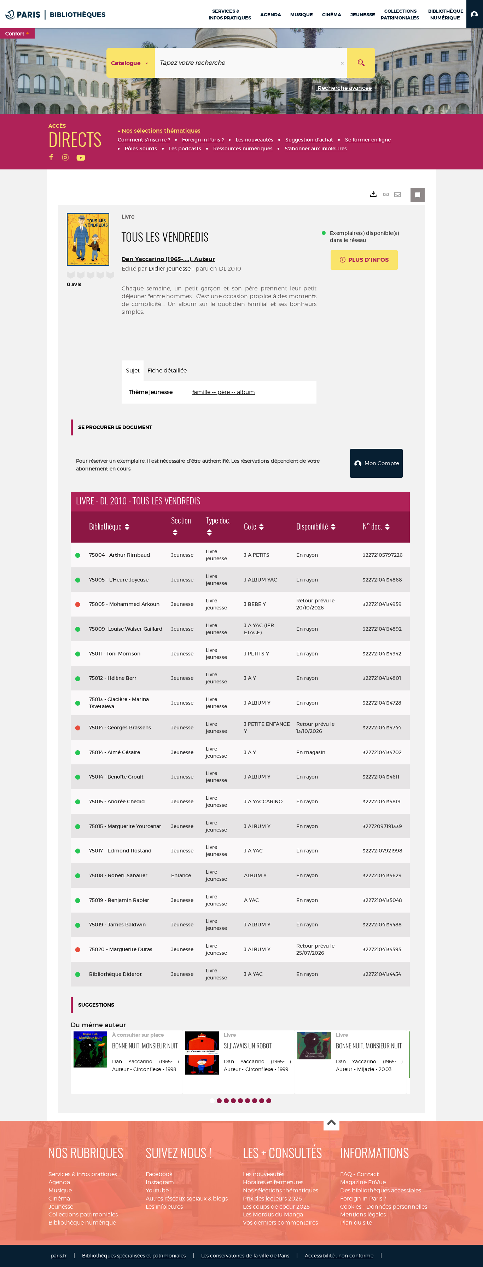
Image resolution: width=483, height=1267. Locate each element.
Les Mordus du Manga (273, 1214)
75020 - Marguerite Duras (120, 949)
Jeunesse (60, 1206)
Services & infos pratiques (82, 1174)
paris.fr (58, 1255)
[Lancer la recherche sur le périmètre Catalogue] (361, 63)
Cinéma (59, 1198)
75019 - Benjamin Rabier (119, 900)
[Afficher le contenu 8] (261, 1100)
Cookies (350, 1206)
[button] (474, 14)
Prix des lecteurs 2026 (272, 1198)
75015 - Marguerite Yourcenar (125, 826)
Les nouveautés (263, 1174)
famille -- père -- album (223, 392)
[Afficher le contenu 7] (254, 1100)
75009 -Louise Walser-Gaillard (126, 629)
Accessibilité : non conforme (339, 1255)
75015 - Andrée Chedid (117, 801)
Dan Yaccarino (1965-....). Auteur (168, 259)
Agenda (59, 1182)
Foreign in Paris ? (363, 1198)
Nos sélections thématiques (280, 1190)
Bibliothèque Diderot (115, 974)
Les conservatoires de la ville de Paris (245, 1255)
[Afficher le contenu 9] (268, 1100)
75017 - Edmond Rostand (120, 850)
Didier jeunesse (170, 268)
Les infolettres (164, 1206)
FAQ (346, 1174)
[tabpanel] (219, 392)
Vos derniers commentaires (280, 1222)
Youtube (157, 1190)
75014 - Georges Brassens (120, 727)
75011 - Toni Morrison (114, 653)
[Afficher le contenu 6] (247, 1100)
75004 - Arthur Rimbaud (119, 555)
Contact (368, 1174)
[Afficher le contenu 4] (233, 1100)
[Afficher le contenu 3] (226, 1100)
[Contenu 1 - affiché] (212, 1100)
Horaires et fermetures (273, 1182)
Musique (60, 1190)
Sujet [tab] (133, 370)
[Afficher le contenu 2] (219, 1100)
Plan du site (356, 1222)
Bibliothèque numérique (82, 1222)
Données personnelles (396, 1206)
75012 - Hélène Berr (112, 678)
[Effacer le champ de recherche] (343, 63)
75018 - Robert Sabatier (118, 875)
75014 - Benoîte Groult (116, 777)
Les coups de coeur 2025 (276, 1206)
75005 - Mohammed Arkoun (124, 604)
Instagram (160, 1182)
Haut (331, 1122)
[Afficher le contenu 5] (240, 1100)
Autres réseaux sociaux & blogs (187, 1198)
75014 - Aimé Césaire (114, 752)
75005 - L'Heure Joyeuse (119, 580)
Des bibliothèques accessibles (380, 1190)
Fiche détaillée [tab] (167, 370)
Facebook (159, 1174)
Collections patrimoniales (83, 1214)
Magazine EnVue (363, 1182)
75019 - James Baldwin (117, 924)
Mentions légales (363, 1214)
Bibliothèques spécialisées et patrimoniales (134, 1255)
